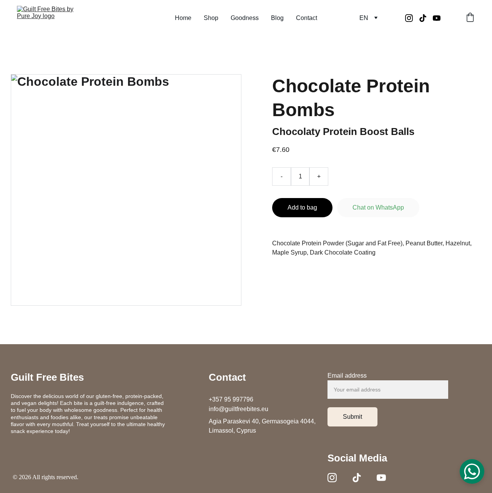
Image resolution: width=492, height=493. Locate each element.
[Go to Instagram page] (412, 18)
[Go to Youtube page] (436, 18)
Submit (352, 416)
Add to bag (302, 207)
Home (183, 18)
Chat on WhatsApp (378, 207)
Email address (347, 375)
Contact (306, 18)
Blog (277, 18)
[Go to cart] (470, 18)
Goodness (245, 18)
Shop (211, 18)
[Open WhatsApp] (472, 471)
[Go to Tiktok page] (426, 18)
